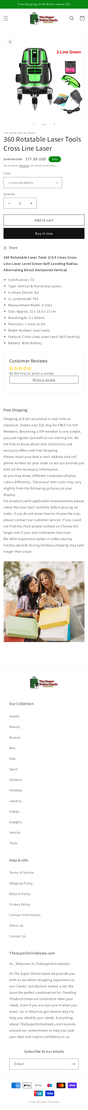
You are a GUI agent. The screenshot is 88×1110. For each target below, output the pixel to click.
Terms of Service (21, 872)
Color (7, 173)
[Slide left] (34, 124)
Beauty (14, 727)
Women (15, 737)
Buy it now (44, 233)
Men (12, 748)
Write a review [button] (44, 379)
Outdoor (15, 780)
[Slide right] (54, 124)
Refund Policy (19, 894)
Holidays (16, 790)
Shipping (24, 165)
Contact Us (17, 936)
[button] (6, 18)
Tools (13, 843)
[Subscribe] (73, 1064)
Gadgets (15, 822)
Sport (13, 769)
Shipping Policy (21, 883)
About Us (16, 925)
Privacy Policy (19, 904)
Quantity (9, 194)
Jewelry (15, 801)
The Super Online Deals (48, 1101)
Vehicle (14, 832)
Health (14, 716)
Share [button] (13, 247)
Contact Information (25, 915)
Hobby (14, 811)
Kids (12, 758)
